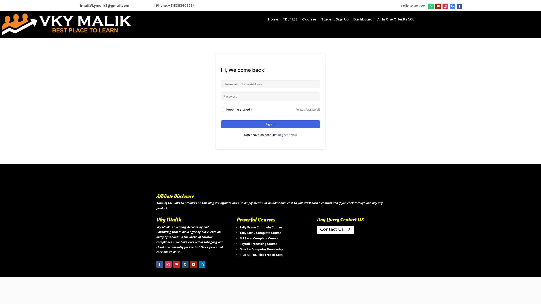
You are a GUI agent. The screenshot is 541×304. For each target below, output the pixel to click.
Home (273, 20)
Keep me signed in (240, 109)
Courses (309, 20)
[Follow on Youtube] (438, 6)
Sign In (270, 124)
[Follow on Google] (452, 6)
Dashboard (363, 20)
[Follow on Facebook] (459, 6)
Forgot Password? (308, 109)
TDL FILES (290, 20)
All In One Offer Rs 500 (395, 20)
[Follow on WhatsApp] (431, 6)
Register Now (287, 135)
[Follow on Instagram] (445, 6)
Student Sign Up (335, 20)
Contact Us (332, 288)
